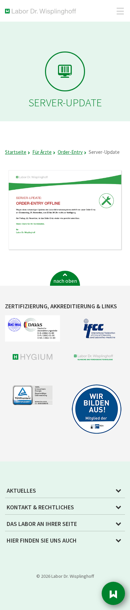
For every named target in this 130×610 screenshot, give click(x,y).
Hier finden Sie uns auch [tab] (42, 540)
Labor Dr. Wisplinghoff (42, 12)
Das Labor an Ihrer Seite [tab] (42, 524)
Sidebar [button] (113, 593)
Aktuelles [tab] (21, 490)
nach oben (65, 280)
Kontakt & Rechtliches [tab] (40, 507)
